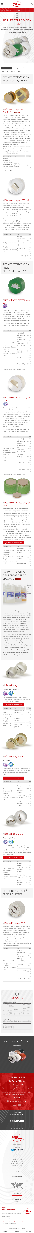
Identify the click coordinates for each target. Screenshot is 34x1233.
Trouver (18, 1194)
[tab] (11, 1128)
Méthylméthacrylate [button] (8, 72)
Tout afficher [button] (6, 68)
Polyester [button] (21, 72)
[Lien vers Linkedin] (14, 1105)
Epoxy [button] (23, 68)
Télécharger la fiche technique (14, 543)
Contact (18, 1097)
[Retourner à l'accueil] (17, 4)
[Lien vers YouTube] (19, 1105)
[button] (2, 4)
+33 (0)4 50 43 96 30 (17, 1166)
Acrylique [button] (16, 68)
